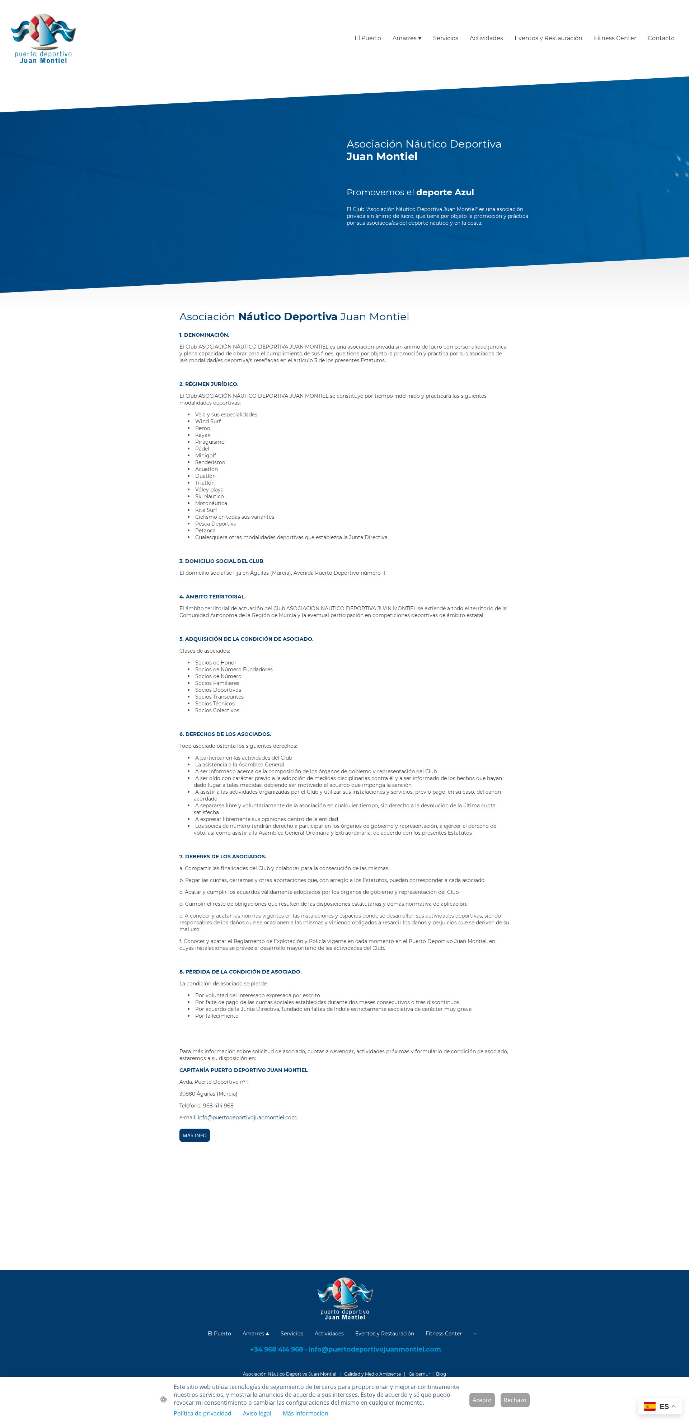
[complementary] (660, 1407)
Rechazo (515, 1400)
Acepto (482, 1400)
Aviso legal (257, 1413)
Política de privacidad (202, 1413)
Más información (305, 1413)
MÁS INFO (195, 1135)
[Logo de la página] (43, 38)
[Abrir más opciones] (476, 1333)
